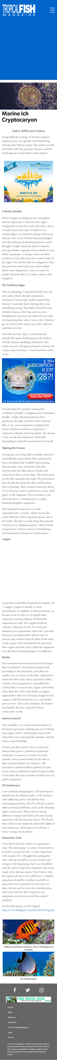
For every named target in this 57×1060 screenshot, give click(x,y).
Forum (10, 1007)
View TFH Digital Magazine (18, 1028)
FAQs (10, 1013)
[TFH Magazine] (19, 10)
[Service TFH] (28, 999)
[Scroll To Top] (50, 1056)
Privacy (11, 1038)
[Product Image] (28, 380)
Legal (10, 1033)
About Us (11, 1018)
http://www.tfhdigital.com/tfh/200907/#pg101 (28, 910)
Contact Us (12, 1022)
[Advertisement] (28, 50)
